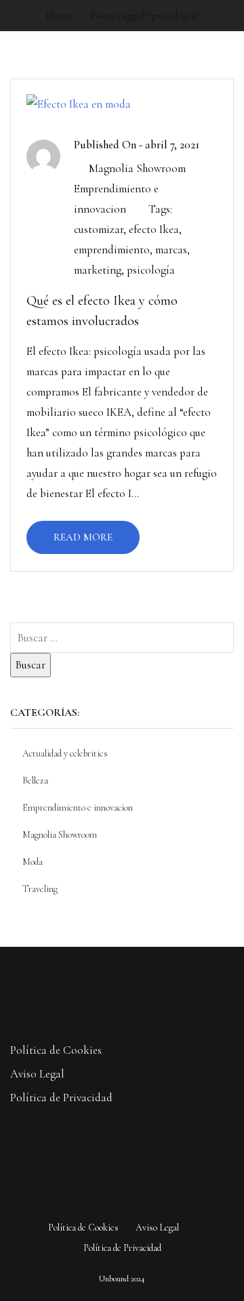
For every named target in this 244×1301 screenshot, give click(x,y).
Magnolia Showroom (137, 168)
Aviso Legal (37, 1074)
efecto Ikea (154, 229)
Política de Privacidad (61, 1097)
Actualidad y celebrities (65, 753)
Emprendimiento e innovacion (77, 807)
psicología (151, 270)
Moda (32, 862)
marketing (97, 270)
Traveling (40, 889)
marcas (171, 249)
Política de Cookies (56, 1050)
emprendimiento (112, 249)
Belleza (35, 780)
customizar (98, 229)
